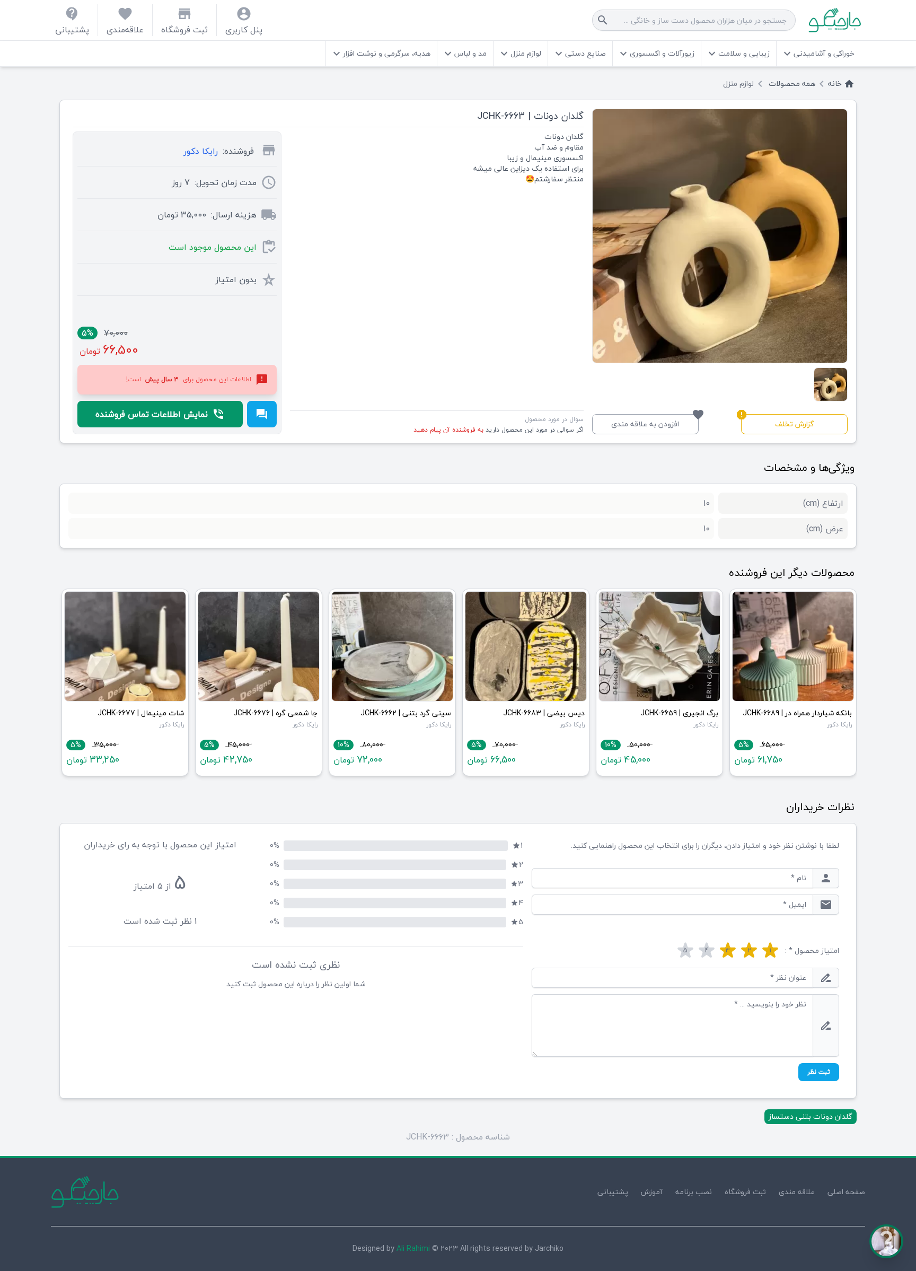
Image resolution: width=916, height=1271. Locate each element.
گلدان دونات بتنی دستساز (810, 1116)
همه (792, 83)
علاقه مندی (797, 1191)
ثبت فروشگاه (745, 1191)
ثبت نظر (818, 1071)
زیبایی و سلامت (738, 53)
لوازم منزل (519, 53)
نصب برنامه (693, 1191)
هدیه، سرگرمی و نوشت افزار (380, 53)
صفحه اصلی (846, 1191)
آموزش (652, 1191)
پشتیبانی (612, 1191)
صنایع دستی (579, 53)
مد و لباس (464, 53)
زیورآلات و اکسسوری (655, 53)
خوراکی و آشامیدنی (818, 53)
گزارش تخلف (777, 422)
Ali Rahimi (413, 1248)
